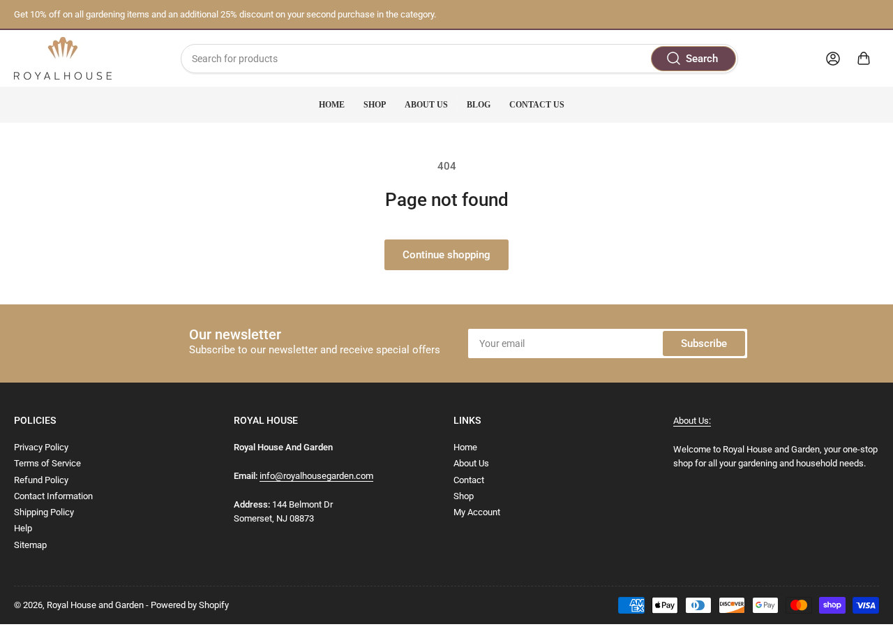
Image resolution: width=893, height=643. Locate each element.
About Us (426, 105)
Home (332, 105)
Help (23, 528)
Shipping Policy (44, 512)
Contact (468, 480)
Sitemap (30, 545)
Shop (374, 105)
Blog (478, 105)
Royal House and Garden (95, 605)
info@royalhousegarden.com (316, 476)
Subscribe (704, 343)
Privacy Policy (41, 447)
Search (702, 58)
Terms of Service (47, 463)
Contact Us (536, 105)
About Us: (692, 420)
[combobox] (459, 58)
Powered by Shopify (190, 605)
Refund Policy (41, 480)
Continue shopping (446, 255)
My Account (476, 512)
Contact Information (53, 496)
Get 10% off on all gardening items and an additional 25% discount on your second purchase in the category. (225, 14)
